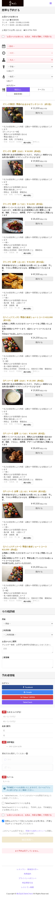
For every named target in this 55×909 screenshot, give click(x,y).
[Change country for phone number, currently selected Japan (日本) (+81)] (5, 746)
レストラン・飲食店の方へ (27, 869)
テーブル (41, 89)
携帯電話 (8, 742)
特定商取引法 (27, 883)
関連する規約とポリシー (35, 831)
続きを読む (27, 142)
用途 (4, 619)
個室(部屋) (18, 94)
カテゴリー (10, 85)
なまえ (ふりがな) (12, 712)
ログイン (5, 683)
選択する (39, 113)
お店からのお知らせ (10, 17)
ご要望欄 (5, 657)
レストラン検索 (27, 887)
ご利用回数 (6, 630)
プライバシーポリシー (27, 878)
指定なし (18, 89)
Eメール (8, 777)
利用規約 (27, 874)
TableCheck (27, 702)
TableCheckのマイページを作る (17, 803)
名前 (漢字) (6, 726)
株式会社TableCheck (24, 893)
